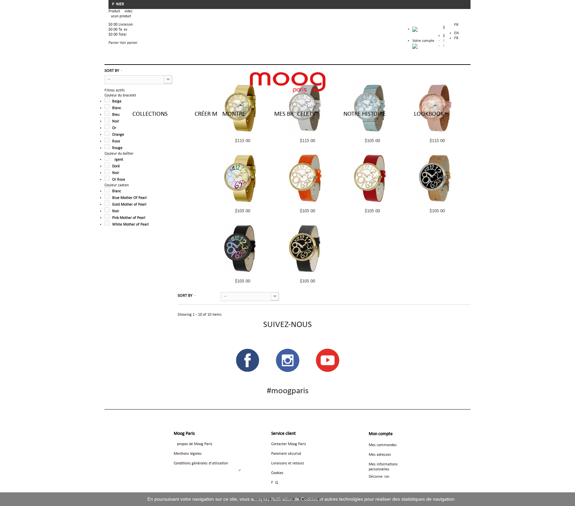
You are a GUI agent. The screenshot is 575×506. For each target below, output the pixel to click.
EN (456, 33)
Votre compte (423, 41)
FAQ (274, 483)
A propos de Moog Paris (193, 444)
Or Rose (118, 180)
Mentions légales (188, 454)
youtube (327, 360)
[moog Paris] (287, 82)
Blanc (116, 191)
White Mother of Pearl (130, 225)
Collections (150, 114)
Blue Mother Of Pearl (129, 198)
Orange (118, 135)
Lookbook (429, 114)
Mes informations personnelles (383, 466)
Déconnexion (379, 477)
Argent (117, 160)
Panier (118, 4)
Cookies (277, 473)
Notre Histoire (364, 114)
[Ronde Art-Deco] (243, 178)
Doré (116, 166)
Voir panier (128, 43)
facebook (248, 360)
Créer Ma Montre (220, 114)
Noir (115, 173)
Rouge (117, 148)
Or (114, 128)
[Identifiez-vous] (415, 46)
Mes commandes (383, 445)
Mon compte (381, 433)
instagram (287, 360)
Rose (116, 141)
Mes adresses (380, 455)
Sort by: (198, 295)
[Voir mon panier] (423, 31)
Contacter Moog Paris (288, 444)
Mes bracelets (294, 114)
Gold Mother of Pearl (129, 205)
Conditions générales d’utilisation (201, 463)
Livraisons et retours (287, 463)
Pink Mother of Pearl (128, 218)
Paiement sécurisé (286, 454)
